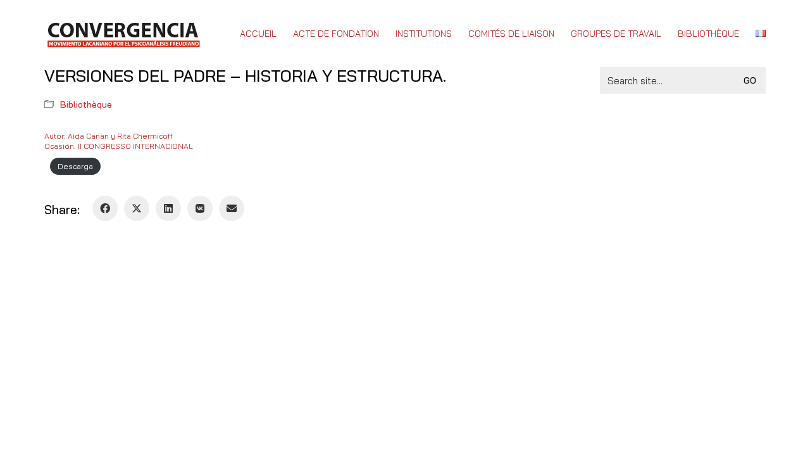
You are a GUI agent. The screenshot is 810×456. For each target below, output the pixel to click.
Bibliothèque (86, 104)
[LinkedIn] (168, 208)
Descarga (75, 166)
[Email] (231, 208)
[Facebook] (105, 208)
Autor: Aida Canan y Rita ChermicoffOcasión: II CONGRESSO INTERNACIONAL (118, 141)
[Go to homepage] (123, 33)
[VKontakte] (200, 208)
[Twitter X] (136, 208)
